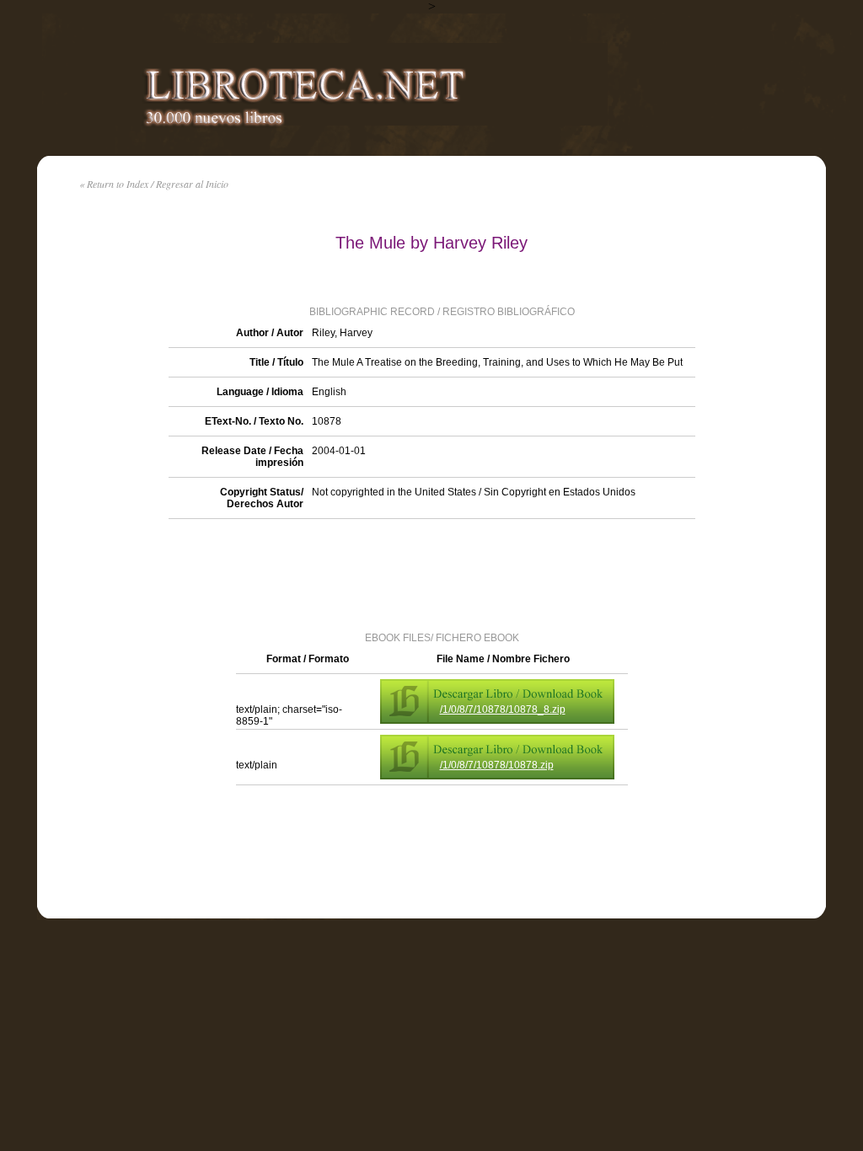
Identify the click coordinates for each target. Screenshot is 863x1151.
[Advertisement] (431, 574)
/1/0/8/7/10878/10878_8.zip (503, 709)
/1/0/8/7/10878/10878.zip (497, 765)
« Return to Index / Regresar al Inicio (153, 183)
